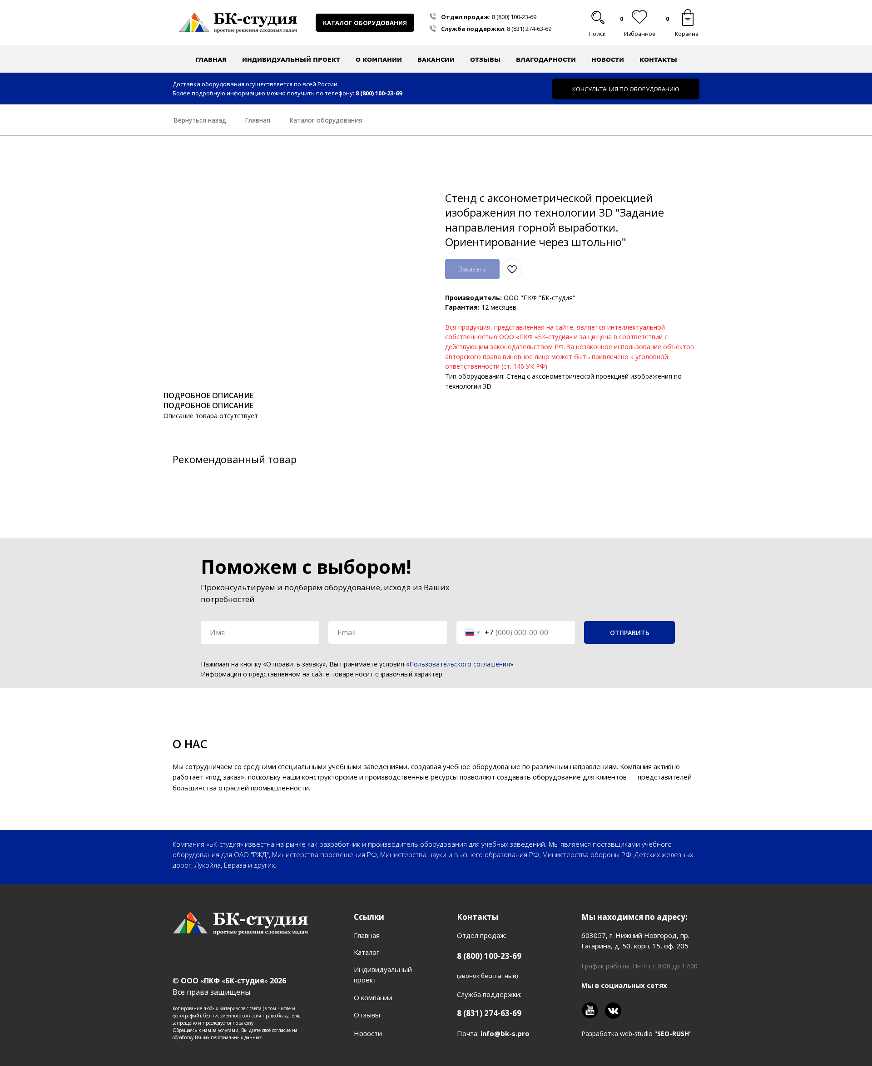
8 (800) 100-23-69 (514, 17)
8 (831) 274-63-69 (529, 29)
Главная (211, 59)
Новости (607, 59)
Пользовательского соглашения (459, 664)
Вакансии (436, 59)
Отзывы (485, 59)
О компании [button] (379, 59)
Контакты (658, 59)
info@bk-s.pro (505, 1033)
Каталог (366, 952)
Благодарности (546, 59)
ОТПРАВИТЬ (629, 632)
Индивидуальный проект (291, 59)
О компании (373, 997)
